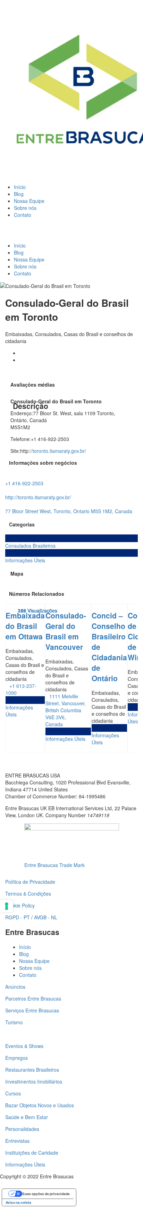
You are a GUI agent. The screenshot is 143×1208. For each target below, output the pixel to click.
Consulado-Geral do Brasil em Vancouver (65, 631)
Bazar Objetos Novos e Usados (39, 1105)
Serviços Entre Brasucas (32, 1010)
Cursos (13, 1093)
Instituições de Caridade (31, 1152)
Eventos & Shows (24, 1045)
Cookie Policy (20, 905)
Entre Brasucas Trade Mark (54, 864)
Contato (22, 214)
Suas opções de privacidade (46, 1194)
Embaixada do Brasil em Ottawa (25, 625)
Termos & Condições (28, 893)
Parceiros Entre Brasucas (33, 998)
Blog (19, 193)
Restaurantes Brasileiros (32, 1069)
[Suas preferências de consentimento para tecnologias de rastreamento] (6, 906)
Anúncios (15, 986)
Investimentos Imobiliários (33, 1081)
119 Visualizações (37, 610)
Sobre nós (25, 207)
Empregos (16, 1057)
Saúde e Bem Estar (26, 1117)
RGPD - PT (17, 917)
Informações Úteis (25, 1164)
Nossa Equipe (29, 200)
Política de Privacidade (30, 881)
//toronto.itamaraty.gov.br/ (58, 450)
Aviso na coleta (18, 1202)
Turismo (14, 1022)
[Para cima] (2, 1183)
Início (20, 186)
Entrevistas (17, 1140)
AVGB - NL (45, 917)
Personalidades (22, 1128)
